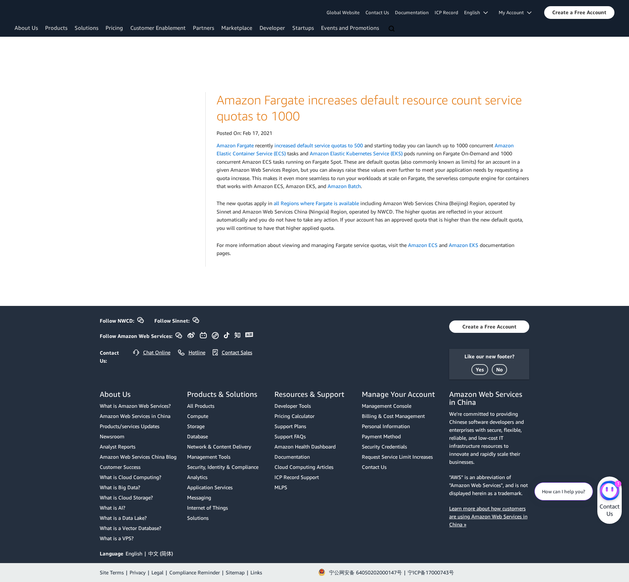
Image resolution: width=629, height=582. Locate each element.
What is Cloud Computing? (130, 477)
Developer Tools (292, 406)
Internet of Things (207, 508)
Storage (196, 426)
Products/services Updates (129, 426)
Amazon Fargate (235, 145)
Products (56, 27)
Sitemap (235, 572)
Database (197, 436)
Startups (303, 27)
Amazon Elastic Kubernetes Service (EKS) (356, 153)
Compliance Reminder (194, 572)
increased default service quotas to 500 (318, 145)
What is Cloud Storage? (126, 497)
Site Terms (112, 572)
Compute (197, 416)
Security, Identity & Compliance (222, 467)
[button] (579, 12)
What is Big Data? (120, 487)
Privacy (138, 572)
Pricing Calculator (294, 416)
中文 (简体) (160, 553)
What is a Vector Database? (130, 528)
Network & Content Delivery (219, 446)
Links (256, 572)
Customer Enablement (158, 27)
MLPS (280, 487)
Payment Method (381, 436)
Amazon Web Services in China (135, 416)
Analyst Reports (117, 446)
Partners (203, 27)
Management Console (386, 406)
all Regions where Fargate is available (316, 203)
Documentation (412, 12)
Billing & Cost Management (393, 416)
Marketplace (236, 27)
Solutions (86, 27)
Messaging (199, 497)
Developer (272, 27)
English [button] (473, 12)
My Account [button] (513, 12)
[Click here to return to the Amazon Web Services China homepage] (45, 12)
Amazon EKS (463, 245)
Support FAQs (290, 436)
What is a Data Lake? (123, 518)
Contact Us (377, 12)
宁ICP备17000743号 (431, 572)
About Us (26, 27)
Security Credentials (384, 446)
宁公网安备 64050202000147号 (365, 572)
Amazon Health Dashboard (305, 446)
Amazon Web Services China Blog (138, 457)
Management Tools (208, 457)
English (134, 553)
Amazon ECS (423, 245)
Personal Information (386, 426)
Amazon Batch (344, 186)
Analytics (197, 477)
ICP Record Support (296, 477)
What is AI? (112, 508)
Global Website (343, 12)
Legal (157, 572)
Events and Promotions (350, 27)
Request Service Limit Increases (397, 457)
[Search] (392, 29)
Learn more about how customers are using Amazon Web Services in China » (488, 516)
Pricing (114, 27)
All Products (200, 406)
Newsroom (112, 436)
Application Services (210, 487)
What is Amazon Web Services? (135, 406)
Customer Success (120, 467)
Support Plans (290, 426)
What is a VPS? (117, 538)
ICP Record (446, 12)
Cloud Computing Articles (303, 467)
